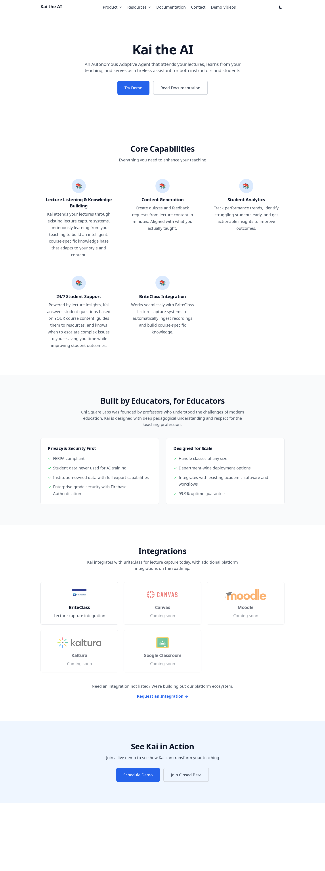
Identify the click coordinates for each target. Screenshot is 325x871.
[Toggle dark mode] (281, 7)
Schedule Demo (138, 774)
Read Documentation (180, 87)
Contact (198, 7)
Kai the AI (51, 7)
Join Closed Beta (186, 774)
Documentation (171, 7)
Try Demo (133, 87)
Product (110, 7)
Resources (137, 7)
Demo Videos (223, 7)
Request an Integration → (162, 696)
